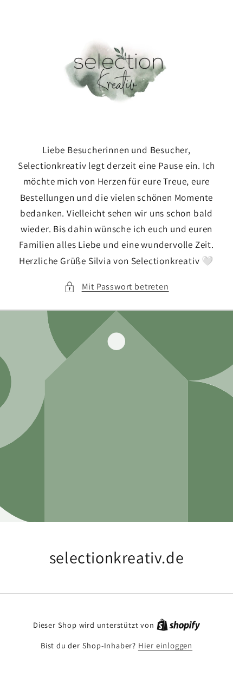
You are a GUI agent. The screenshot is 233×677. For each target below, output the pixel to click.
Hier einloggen (165, 645)
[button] (116, 286)
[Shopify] (178, 625)
